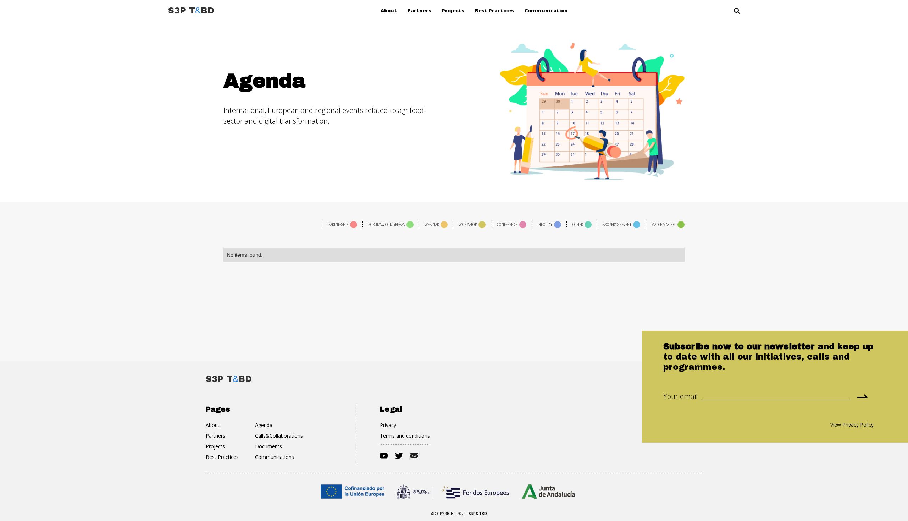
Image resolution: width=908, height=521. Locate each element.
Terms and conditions (405, 435)
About (389, 10)
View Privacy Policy (852, 424)
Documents (268, 446)
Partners (419, 10)
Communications (274, 457)
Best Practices (494, 10)
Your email (680, 396)
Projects (453, 10)
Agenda (263, 425)
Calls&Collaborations (279, 435)
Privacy (388, 425)
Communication (546, 10)
